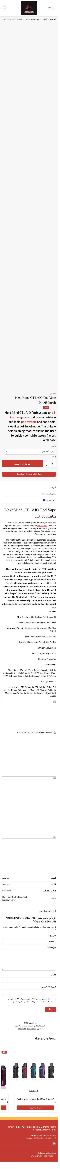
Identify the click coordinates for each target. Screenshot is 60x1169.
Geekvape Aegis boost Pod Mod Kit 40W (35, 1099)
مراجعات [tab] (49, 500)
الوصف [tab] (52, 487)
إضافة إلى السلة (22, 463)
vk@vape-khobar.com (46, 1153)
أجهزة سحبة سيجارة (32, 19)
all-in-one (52, 523)
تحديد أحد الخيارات (35, 1108)
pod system (29, 421)
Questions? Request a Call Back (29, 474)
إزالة (54, 456)
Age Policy (26, 1127)
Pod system (31, 1029)
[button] (4, 8)
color (53, 447)
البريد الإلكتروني (48, 987)
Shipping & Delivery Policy (44, 1130)
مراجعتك (51, 947)
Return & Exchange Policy (44, 1127)
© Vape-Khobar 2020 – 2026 (43, 1136)
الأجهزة (44, 19)
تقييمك (52, 936)
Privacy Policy (14, 1127)
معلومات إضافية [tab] (49, 494)
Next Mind (6, 891)
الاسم (52, 975)
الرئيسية (53, 19)
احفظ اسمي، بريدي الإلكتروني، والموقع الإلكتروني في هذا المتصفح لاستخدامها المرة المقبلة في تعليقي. (30, 1000)
